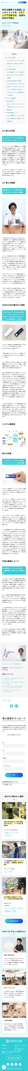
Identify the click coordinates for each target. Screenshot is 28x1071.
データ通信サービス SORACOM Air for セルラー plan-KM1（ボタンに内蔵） (14, 686)
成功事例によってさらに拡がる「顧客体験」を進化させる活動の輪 (15, 118)
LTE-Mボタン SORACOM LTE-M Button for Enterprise (14, 682)
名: (3, 750)
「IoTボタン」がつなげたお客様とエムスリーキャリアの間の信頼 (15, 107)
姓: (3, 742)
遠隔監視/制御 (7, 911)
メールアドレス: (7, 765)
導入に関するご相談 (14, 1058)
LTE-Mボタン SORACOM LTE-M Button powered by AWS (14, 679)
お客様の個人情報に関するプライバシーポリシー (14, 783)
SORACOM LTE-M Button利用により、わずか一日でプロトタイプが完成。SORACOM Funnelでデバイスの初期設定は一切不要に (15, 89)
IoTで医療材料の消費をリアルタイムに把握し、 (14, 862)
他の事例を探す (14, 921)
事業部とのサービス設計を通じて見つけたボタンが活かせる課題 (15, 75)
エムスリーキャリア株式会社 (11, 664)
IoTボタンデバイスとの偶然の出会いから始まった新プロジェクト (15, 63)
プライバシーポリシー (7, 1053)
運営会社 (4, 1045)
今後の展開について (12, 113)
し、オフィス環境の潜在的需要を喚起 (14, 898)
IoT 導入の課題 (10, 69)
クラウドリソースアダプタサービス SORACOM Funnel (13, 690)
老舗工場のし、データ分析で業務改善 (13, 823)
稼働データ (20, 908)
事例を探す (21, 2)
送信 (14, 775)
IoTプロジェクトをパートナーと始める (20, 1049)
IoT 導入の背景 (10, 58)
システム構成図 (11, 98)
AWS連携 (7, 832)
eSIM (9, 25)
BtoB (4, 25)
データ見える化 (8, 835)
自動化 (10, 871)
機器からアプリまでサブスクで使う (11, 1051)
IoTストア (4, 1048)
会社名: (5, 758)
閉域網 (14, 911)
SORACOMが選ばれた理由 (13, 81)
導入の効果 (9, 101)
